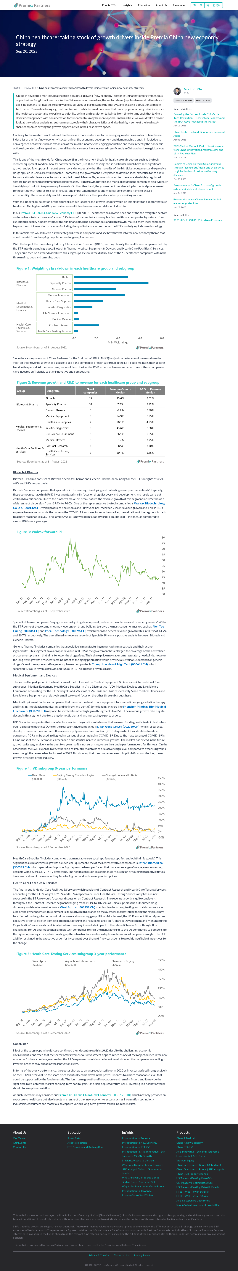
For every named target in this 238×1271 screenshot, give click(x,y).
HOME (17, 87)
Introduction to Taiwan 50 (137, 1190)
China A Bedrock (186, 1138)
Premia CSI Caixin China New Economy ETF (48, 212)
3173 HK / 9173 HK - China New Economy (197, 220)
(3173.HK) (94, 1095)
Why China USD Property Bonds (140, 1177)
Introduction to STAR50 (136, 1147)
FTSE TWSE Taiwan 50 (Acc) (192, 1196)
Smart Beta (74, 1138)
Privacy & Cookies (99, 1255)
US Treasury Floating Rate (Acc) (194, 1182)
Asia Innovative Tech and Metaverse (197, 1151)
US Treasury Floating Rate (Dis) (194, 1178)
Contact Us (19, 1147)
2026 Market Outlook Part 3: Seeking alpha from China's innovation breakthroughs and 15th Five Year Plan (198, 149)
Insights (127, 5)
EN (194, 5)
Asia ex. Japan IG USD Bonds (193, 1200)
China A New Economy (189, 1142)
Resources (179, 5)
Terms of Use (121, 1255)
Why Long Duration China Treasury (142, 1164)
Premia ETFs (109, 5)
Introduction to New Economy (139, 1142)
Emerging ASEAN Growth (137, 1156)
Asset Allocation (77, 1142)
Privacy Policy (142, 1255)
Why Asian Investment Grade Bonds (143, 1186)
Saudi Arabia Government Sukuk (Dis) (198, 1204)
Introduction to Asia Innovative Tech (143, 1151)
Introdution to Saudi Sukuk (137, 1195)
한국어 (217, 5)
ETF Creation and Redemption (85, 1147)
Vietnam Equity (185, 1160)
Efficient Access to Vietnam (138, 1160)
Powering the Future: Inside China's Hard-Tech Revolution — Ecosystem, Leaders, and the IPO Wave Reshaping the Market (199, 118)
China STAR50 (184, 1147)
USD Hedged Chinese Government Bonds (142, 1171)
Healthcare (203, 100)
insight (29, 87)
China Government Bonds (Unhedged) (198, 1164)
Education (144, 5)
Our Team (19, 1138)
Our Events (19, 1142)
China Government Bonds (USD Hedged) (200, 1169)
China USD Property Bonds (192, 1173)
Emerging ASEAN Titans (190, 1156)
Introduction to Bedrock (136, 1138)
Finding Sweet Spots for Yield (139, 1181)
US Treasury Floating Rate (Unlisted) (197, 1187)
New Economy (183, 100)
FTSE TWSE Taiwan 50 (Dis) (192, 1191)
